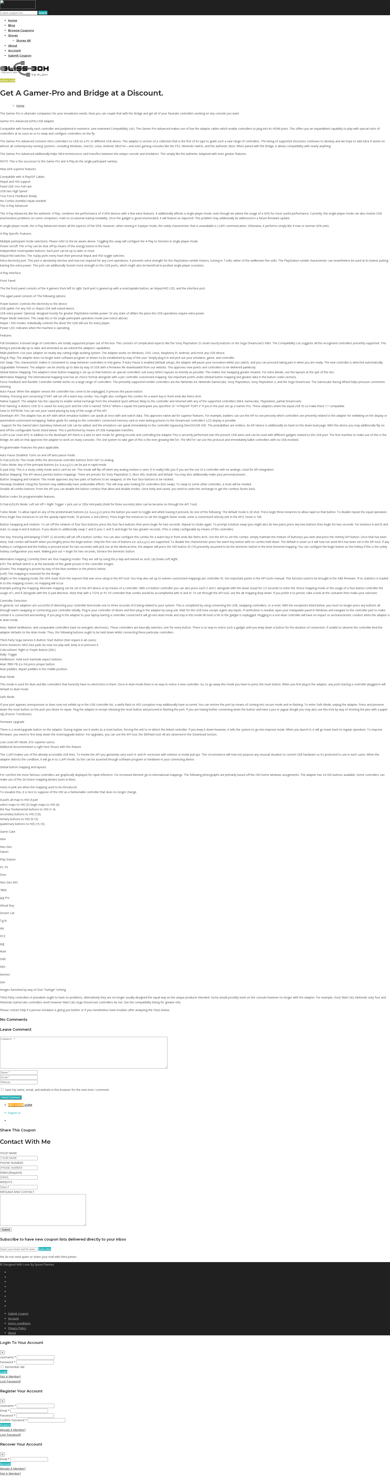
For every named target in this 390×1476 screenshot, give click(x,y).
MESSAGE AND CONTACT (17, 1192)
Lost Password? (10, 1381)
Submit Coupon (19, 55)
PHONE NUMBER (11, 1163)
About (12, 45)
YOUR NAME (8, 1153)
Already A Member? (13, 1430)
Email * (5, 1410)
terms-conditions (19, 1323)
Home (12, 20)
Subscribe (44, 1249)
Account (14, 50)
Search (42, 13)
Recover (5, 1464)
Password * (7, 1362)
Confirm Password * (13, 1420)
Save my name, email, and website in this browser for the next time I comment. (57, 1090)
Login (3, 1372)
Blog (11, 25)
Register (5, 1425)
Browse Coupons (21, 30)
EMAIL (11, 1172)
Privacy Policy (17, 1328)
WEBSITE (6, 1182)
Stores (13, 35)
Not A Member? (10, 1376)
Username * (8, 1357)
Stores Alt (23, 40)
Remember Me (15, 1367)
